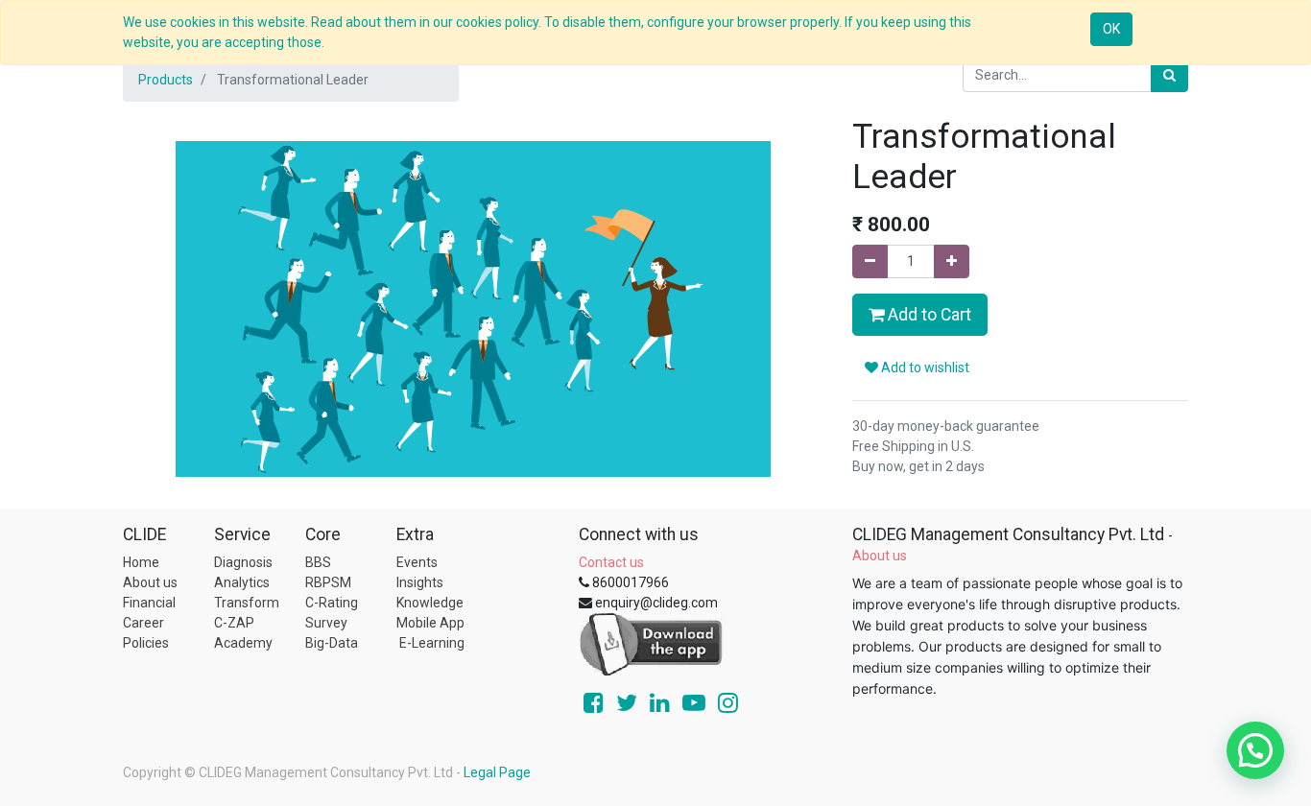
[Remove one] (870, 261)
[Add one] (951, 261)
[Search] (1169, 75)
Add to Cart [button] (927, 314)
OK (1111, 28)
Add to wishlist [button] (923, 367)
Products (165, 79)
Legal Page (497, 772)
